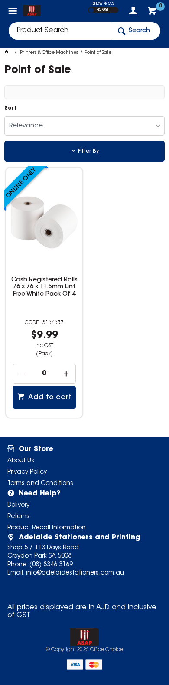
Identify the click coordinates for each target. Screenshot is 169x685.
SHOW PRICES (103, 4)
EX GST (91, 10)
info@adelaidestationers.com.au (75, 573)
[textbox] (60, 31)
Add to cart (49, 397)
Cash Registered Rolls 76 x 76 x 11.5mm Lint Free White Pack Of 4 (44, 287)
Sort (10, 108)
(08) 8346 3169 (51, 565)
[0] (152, 13)
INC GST (102, 10)
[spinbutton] (44, 373)
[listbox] (84, 126)
